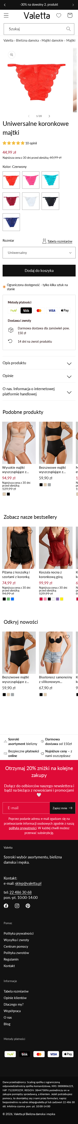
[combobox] (39, 29)
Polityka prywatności (19, 933)
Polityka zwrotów (16, 953)
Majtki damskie (52, 40)
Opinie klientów (15, 998)
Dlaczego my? (14, 1004)
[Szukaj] (68, 29)
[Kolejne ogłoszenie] (73, 5)
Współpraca (12, 1011)
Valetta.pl (19, 1114)
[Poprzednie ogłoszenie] (5, 5)
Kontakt (9, 966)
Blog (7, 1024)
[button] (6, 15)
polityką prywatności (22, 828)
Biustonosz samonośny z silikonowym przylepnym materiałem (55, 679)
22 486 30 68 (21, 892)
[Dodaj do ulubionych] (30, 427)
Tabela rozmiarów (59, 241)
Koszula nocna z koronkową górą (50, 574)
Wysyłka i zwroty (16, 940)
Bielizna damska (27, 40)
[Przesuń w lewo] (29, 116)
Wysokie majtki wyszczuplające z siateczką (14, 469)
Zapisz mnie (60, 808)
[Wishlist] (58, 15)
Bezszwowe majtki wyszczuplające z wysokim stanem (52, 469)
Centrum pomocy (16, 946)
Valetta (8, 40)
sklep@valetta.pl (28, 883)
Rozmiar (8, 240)
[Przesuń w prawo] (49, 116)
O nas (8, 1017)
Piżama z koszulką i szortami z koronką (16, 574)
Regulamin (11, 959)
